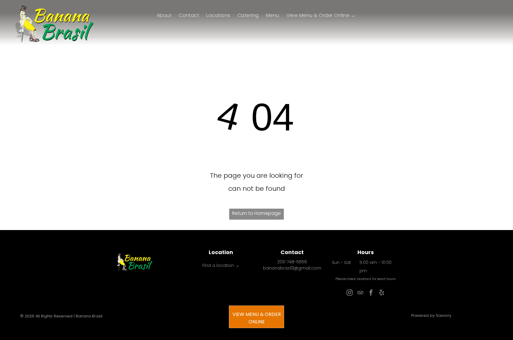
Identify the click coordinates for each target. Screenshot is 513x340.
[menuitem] (164, 15)
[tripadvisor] (360, 293)
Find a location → (220, 265)
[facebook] (371, 293)
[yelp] (381, 293)
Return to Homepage (256, 213)
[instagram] (349, 293)
